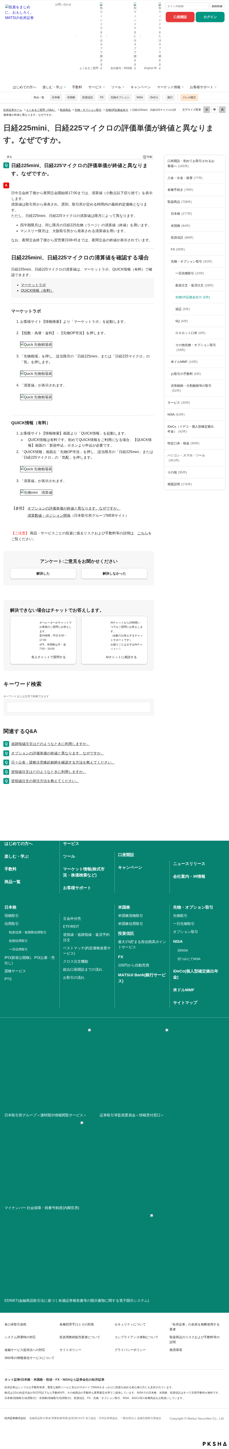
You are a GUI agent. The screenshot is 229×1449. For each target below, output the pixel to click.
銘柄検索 (217, 6)
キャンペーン (141, 87)
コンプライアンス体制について (136, 1337)
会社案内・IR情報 (121, 68)
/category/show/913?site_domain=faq (220, 213)
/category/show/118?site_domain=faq (220, 189)
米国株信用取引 (130, 924)
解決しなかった (114, 573)
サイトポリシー (70, 1350)
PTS (8, 979)
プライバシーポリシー (130, 1350)
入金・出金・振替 (185, 178)
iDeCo (154, 97)
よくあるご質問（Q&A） (41, 109)
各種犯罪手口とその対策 (76, 1324)
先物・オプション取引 (88, 109)
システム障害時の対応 (20, 1337)
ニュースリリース (189, 863)
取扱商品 (65, 109)
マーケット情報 (168, 87)
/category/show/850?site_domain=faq (220, 225)
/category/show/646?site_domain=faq (220, 429)
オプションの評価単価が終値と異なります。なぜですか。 (57, 753)
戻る (9, 156)
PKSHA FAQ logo (215, 1444)
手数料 (77, 87)
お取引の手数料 (186, 374)
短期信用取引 (18, 941)
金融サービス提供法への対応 (24, 1350)
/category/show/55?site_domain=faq (220, 457)
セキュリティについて (130, 1324)
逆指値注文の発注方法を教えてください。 (45, 781)
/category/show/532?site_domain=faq (220, 237)
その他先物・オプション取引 (195, 347)
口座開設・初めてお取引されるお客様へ (191, 163)
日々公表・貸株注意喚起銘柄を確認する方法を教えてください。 (63, 762)
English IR (150, 68)
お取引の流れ (74, 977)
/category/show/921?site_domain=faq (220, 178)
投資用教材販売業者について (79, 1337)
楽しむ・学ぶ (52, 87)
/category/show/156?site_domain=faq (220, 261)
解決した (43, 573)
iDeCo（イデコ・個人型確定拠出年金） (191, 429)
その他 (177, 472)
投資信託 (87, 97)
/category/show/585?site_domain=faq (220, 163)
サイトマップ (185, 1002)
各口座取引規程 (15, 1324)
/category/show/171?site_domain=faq (220, 402)
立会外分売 (72, 918)
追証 (182, 309)
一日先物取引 (189, 273)
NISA (140, 97)
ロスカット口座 (190, 333)
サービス (95, 87)
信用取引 (11, 924)
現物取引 (11, 916)
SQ (181, 321)
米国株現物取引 (130, 916)
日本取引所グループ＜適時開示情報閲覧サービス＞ (45, 1115)
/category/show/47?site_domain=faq (220, 202)
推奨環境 (176, 1350)
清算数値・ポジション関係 (49, 515)
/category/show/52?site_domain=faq (220, 472)
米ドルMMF (184, 361)
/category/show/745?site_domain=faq (220, 249)
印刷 (149, 156)
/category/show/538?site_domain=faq (220, 414)
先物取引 (180, 916)
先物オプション (120, 97)
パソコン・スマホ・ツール (186, 458)
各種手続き (180, 189)
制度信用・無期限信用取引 (28, 932)
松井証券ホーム (12, 109)
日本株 (56, 97)
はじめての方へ (24, 87)
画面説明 (180, 484)
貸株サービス (15, 971)
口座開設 (180, 17)
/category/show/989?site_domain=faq (220, 484)
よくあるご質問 (89, 68)
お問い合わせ (63, 4)
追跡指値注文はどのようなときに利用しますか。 (50, 744)
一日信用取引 (18, 949)
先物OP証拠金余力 (117, 109)
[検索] (204, 6)
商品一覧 (39, 97)
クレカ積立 (189, 97)
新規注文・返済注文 (194, 285)
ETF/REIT (71, 926)
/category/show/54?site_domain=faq (220, 388)
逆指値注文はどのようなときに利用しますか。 (48, 772)
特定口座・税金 (183, 443)
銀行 (170, 97)
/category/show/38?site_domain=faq (220, 443)
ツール (116, 87)
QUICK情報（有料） (37, 290)
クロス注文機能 (75, 961)
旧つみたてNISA (189, 959)
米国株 (71, 97)
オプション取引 (185, 932)
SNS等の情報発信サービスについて (29, 1358)
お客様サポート (201, 87)
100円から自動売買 (133, 965)
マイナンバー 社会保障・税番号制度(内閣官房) (41, 1208)
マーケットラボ (33, 285)
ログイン (210, 17)
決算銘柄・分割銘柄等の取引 (191, 388)
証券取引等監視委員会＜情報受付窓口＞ (132, 1115)
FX (102, 97)
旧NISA (183, 950)
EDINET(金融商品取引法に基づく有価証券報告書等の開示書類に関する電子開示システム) (76, 1300)
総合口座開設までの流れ (82, 969)
